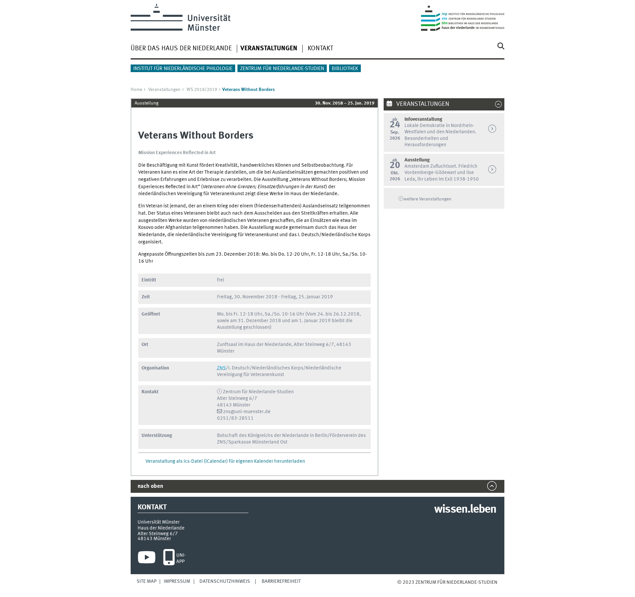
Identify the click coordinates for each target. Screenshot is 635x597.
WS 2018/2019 (202, 89)
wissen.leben (465, 510)
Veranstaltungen (164, 89)
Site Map (146, 581)
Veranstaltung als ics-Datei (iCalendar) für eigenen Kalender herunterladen (225, 461)
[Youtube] (147, 559)
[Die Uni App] (169, 559)
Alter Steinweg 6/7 (158, 533)
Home (136, 89)
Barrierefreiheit (281, 581)
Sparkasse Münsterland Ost (257, 442)
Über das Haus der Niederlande (181, 48)
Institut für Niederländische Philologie (183, 68)
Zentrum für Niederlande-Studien (282, 68)
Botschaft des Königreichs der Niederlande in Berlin (272, 435)
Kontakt (320, 48)
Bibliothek (345, 68)
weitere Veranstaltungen (427, 199)
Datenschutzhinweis (224, 581)
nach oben (150, 486)
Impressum (177, 581)
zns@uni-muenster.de (247, 411)
